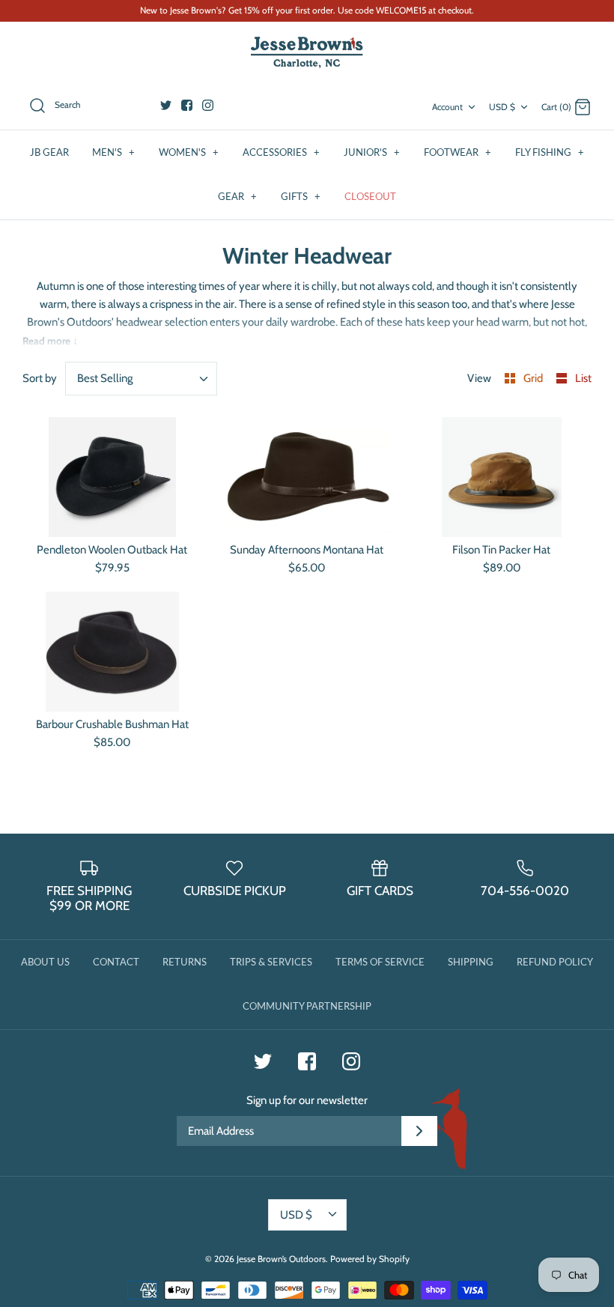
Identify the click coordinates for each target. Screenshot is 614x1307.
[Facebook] (186, 105)
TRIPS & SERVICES (271, 962)
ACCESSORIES (281, 152)
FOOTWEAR (457, 152)
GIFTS (300, 196)
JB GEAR (49, 152)
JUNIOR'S (372, 152)
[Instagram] (207, 105)
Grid (534, 378)
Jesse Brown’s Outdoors (281, 1258)
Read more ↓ (50, 341)
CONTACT (116, 962)
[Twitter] (165, 105)
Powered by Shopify (370, 1258)
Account (447, 106)
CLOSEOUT (370, 196)
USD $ (502, 106)
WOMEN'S (189, 152)
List (583, 378)
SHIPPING (470, 962)
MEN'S (113, 152)
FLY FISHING (549, 152)
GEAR (237, 196)
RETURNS (184, 962)
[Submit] (419, 1131)
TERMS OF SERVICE (380, 962)
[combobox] (141, 378)
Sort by (39, 378)
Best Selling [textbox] (105, 378)
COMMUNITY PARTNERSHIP (307, 1006)
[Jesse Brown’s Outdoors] (307, 53)
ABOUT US (45, 962)
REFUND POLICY (555, 962)
